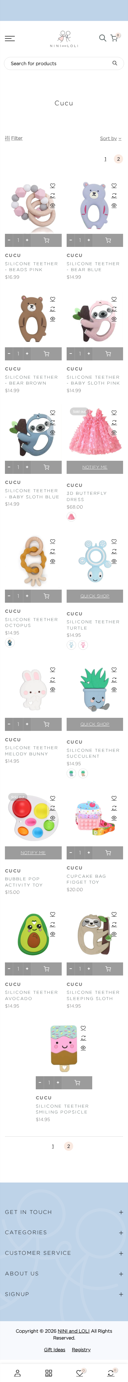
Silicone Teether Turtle (93, 625)
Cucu (13, 255)
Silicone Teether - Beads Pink (31, 266)
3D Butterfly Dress (87, 496)
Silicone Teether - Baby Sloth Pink (93, 380)
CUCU (13, 984)
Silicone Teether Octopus (31, 622)
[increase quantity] (27, 240)
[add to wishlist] (52, 185)
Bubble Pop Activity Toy (24, 882)
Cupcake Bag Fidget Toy (86, 879)
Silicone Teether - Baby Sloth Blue (32, 493)
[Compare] (52, 195)
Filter (17, 138)
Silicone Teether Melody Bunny (31, 750)
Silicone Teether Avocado (31, 995)
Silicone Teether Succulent (93, 753)
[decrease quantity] (9, 240)
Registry (81, 1349)
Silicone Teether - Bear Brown (31, 380)
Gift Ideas (54, 1349)
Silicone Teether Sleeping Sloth (93, 995)
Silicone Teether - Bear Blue (93, 266)
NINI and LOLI (74, 1331)
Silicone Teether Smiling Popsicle (62, 1109)
